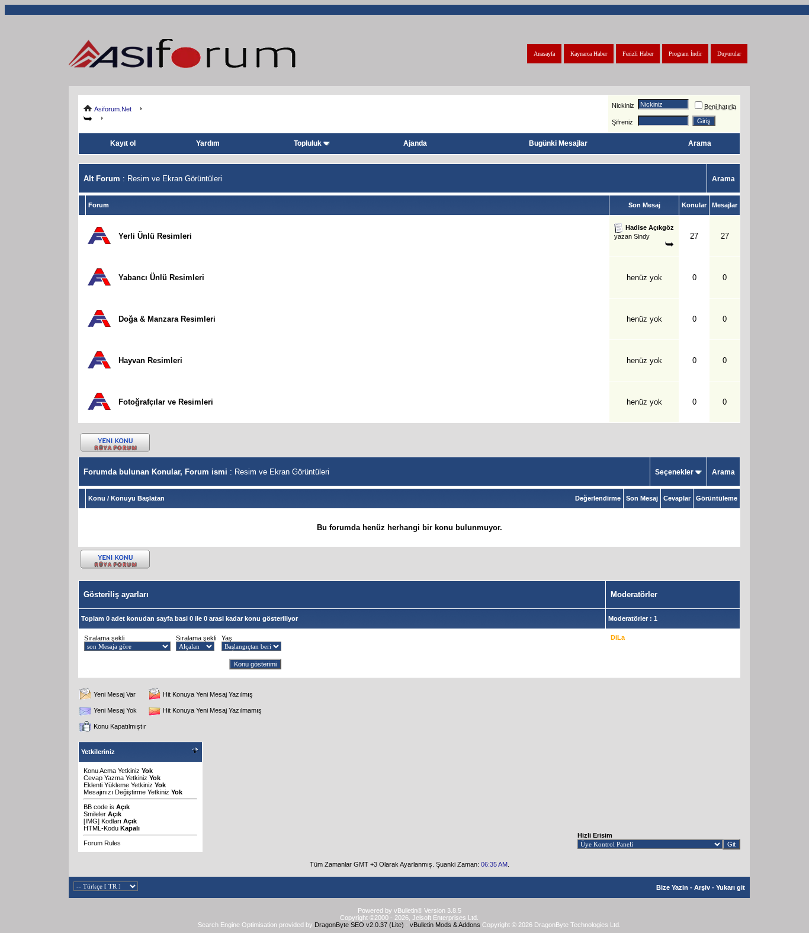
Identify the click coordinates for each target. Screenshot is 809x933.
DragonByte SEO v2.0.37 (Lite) (359, 924)
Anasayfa (544, 53)
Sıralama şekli (104, 638)
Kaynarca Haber (588, 53)
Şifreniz (622, 122)
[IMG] (91, 821)
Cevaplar (677, 498)
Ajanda (415, 143)
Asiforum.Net (112, 109)
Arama (699, 143)
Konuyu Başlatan (138, 498)
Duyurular (729, 53)
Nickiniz (623, 105)
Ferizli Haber (637, 53)
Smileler (95, 813)
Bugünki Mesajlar (558, 143)
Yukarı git (730, 887)
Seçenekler (674, 472)
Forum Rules (102, 843)
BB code (96, 806)
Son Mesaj (642, 498)
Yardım (208, 143)
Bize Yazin (672, 887)
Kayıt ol (123, 143)
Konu (96, 498)
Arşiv (702, 887)
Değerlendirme (598, 498)
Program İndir (685, 53)
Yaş (226, 638)
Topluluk (308, 143)
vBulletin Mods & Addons (445, 924)
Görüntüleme (716, 498)
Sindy (642, 236)
